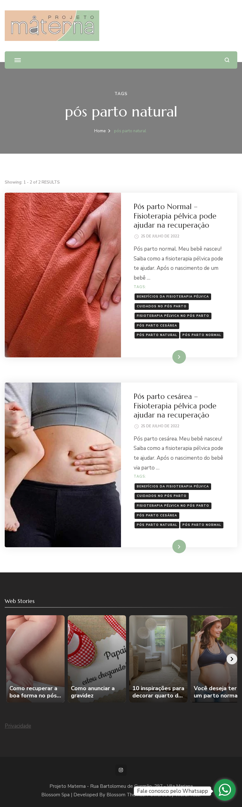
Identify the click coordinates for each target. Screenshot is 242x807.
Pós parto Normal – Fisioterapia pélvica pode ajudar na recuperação (175, 216)
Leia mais (170, 356)
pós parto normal (201, 335)
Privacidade (18, 726)
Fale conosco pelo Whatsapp (172, 791)
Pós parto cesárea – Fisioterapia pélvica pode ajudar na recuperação (175, 405)
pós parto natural (157, 335)
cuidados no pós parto (162, 306)
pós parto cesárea (157, 325)
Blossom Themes (126, 795)
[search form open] (227, 60)
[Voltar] (10, 659)
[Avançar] (232, 659)
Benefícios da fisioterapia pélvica (173, 296)
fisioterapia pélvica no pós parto (173, 316)
